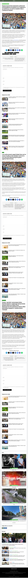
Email (4, 81)
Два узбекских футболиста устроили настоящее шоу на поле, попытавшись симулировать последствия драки (17, 135)
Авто (10, 485)
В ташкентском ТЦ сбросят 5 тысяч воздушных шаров (16, 277)
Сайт (3, 84)
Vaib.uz (4, 160)
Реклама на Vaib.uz (11, 576)
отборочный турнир (10, 52)
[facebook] (6, 528)
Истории (3, 543)
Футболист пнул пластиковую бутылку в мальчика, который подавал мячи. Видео (16, 130)
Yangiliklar (4, 300)
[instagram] (4, 528)
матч (5, 52)
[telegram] (3, 528)
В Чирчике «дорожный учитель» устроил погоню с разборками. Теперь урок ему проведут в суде (16, 272)
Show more (14, 522)
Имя (3, 377)
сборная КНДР (16, 52)
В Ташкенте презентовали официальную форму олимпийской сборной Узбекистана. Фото (15, 124)
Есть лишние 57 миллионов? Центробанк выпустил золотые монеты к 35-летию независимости (17, 245)
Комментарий (5, 368)
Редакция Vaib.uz (17, 576)
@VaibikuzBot (24, 572)
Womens (11, 562)
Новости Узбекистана (15, 485)
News (3, 152)
